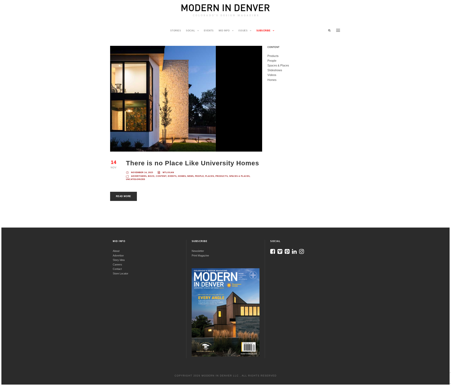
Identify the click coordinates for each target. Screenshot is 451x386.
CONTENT (161, 176)
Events (172, 176)
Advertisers (139, 176)
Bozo (151, 176)
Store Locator (120, 273)
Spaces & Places (239, 176)
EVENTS (209, 30)
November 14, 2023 (142, 172)
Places (209, 176)
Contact (117, 268)
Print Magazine (200, 255)
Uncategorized (135, 179)
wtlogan (168, 172)
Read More (123, 196)
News (190, 176)
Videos (271, 74)
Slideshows (274, 70)
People (199, 176)
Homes (182, 176)
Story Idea (119, 259)
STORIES (175, 30)
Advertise (118, 255)
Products (221, 176)
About (116, 250)
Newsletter (198, 250)
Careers (117, 264)
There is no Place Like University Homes (192, 163)
